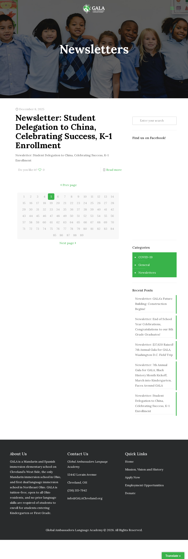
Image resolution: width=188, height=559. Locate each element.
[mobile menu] (172, 8)
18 (44, 203)
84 (112, 228)
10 (85, 196)
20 (58, 203)
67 (91, 222)
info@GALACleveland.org (84, 498)
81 (92, 228)
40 (99, 209)
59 (37, 222)
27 (105, 203)
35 (64, 209)
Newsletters (147, 272)
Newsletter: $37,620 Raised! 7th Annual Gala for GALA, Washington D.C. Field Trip (154, 350)
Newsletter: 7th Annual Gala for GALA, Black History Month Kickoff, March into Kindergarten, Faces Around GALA (153, 375)
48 (58, 216)
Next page (66, 243)
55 (105, 216)
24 (85, 203)
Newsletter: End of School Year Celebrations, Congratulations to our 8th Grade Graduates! (154, 326)
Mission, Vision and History (144, 469)
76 (57, 228)
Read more (114, 170)
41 (105, 209)
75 (51, 228)
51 (78, 216)
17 (37, 203)
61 (51, 222)
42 (112, 209)
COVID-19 (145, 257)
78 (71, 228)
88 (75, 235)
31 (37, 209)
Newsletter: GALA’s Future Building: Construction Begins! (153, 304)
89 (82, 235)
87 (68, 235)
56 (112, 216)
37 (78, 209)
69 (105, 222)
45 (37, 216)
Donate (130, 493)
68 (98, 222)
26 (98, 203)
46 (44, 216)
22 (71, 203)
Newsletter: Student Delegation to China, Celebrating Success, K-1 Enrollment (63, 131)
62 (58, 222)
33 (51, 209)
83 (105, 228)
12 (98, 196)
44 (31, 216)
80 (85, 228)
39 (92, 209)
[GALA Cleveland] (94, 8)
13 (105, 196)
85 (54, 235)
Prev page (70, 185)
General (144, 265)
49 (65, 216)
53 (91, 216)
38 (85, 209)
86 (61, 235)
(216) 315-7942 (77, 490)
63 (64, 222)
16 (30, 203)
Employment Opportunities (144, 485)
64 (71, 222)
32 (44, 209)
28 (112, 203)
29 (24, 209)
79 (78, 228)
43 (24, 216)
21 (64, 203)
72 (30, 228)
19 (51, 203)
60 (44, 222)
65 (78, 222)
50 (71, 216)
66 (85, 222)
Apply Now (132, 477)
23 (78, 203)
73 (37, 228)
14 (112, 196)
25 (91, 203)
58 (30, 222)
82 (98, 228)
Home (129, 461)
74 (44, 228)
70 (112, 222)
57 (24, 222)
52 (85, 216)
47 (51, 216)
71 (24, 228)
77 (64, 228)
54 (98, 216)
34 (58, 209)
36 (71, 209)
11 (92, 196)
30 (30, 209)
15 (24, 203)
